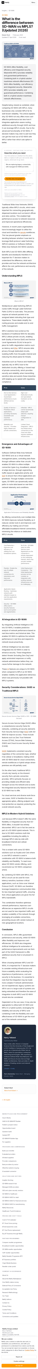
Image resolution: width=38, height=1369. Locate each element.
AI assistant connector (9, 1171)
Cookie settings (19, 1361)
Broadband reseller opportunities (13, 1246)
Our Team (5, 1296)
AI (8, 669)
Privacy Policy (6, 1306)
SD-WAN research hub (9, 1183)
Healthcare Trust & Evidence (11, 1211)
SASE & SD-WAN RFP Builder (11, 1121)
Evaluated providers (8, 1154)
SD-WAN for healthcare (9, 1194)
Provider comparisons (9, 1161)
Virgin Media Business (9, 1263)
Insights (4, 10)
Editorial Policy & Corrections (11, 1285)
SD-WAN (11, 10)
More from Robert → (11, 1090)
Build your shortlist (8, 1151)
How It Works (6, 1118)
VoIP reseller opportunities (10, 1253)
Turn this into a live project (15, 179)
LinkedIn (6, 1068)
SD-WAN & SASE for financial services (14, 1201)
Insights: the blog (7, 1180)
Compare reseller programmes (12, 1242)
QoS (3, 476)
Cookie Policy (6, 1309)
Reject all (19, 1357)
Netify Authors (6, 1299)
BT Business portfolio (9, 1259)
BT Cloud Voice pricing (9, 1223)
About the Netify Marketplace (11, 1279)
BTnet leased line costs (9, 1227)
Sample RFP (6, 1135)
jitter (16, 348)
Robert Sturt (6, 35)
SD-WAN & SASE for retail (10, 1197)
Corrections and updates (10, 1316)
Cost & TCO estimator (9, 1220)
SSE (26, 732)
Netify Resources (7, 1207)
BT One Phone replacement (11, 1230)
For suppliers (6, 1142)
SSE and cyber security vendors (12, 1190)
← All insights (6, 1100)
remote (23, 232)
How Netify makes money (10, 1282)
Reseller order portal (9, 1266)
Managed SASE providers (10, 1187)
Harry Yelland (10, 1038)
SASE (4, 751)
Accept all (19, 1365)
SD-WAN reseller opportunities (12, 1249)
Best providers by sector (10, 1164)
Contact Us (5, 1303)
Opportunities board (8, 1128)
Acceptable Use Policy (9, 1289)
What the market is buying (10, 1168)
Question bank (7, 1131)
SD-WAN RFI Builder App (10, 1138)
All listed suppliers (8, 1157)
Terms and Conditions (9, 1313)
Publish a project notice (9, 1125)
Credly (13, 1068)
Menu (33, 2)
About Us (5, 1275)
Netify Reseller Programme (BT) (12, 1256)
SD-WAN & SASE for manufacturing (13, 1204)
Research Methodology (10, 1292)
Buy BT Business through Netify (12, 1233)
